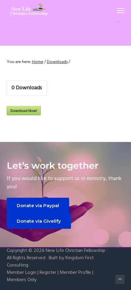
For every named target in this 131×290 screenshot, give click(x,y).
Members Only (22, 280)
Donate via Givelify (39, 221)
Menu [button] (114, 10)
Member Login (21, 273)
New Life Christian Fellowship (75, 251)
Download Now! (23, 110)
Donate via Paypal (38, 205)
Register (48, 273)
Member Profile (75, 273)
